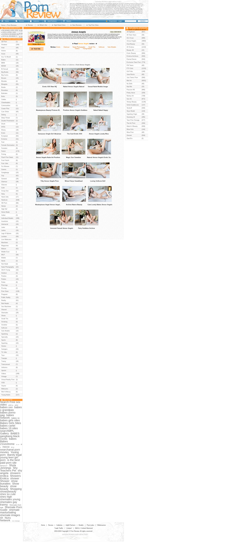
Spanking (4, 334)
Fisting (3, 154)
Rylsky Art (130, 96)
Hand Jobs (5, 197)
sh (1, 517)
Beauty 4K (130, 50)
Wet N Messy (6, 392)
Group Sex (5, 191)
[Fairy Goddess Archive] (86, 225)
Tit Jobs (4, 352)
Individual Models (7, 218)
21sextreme (7, 443)
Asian (3, 54)
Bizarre (3, 78)
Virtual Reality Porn (8, 379)
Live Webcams (6, 239)
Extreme (4, 139)
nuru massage (16, 521)
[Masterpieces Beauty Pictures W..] (48, 107)
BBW (3, 63)
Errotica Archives (132, 56)
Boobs (3, 87)
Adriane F (3, 466)
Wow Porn (130, 132)
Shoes (3, 315)
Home (7, 21)
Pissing (3, 288)
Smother (4, 325)
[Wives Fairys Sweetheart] (73, 177)
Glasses (4, 185)
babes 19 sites (9, 428)
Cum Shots (5, 111)
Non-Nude (4, 264)
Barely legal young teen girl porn (11, 457)
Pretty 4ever (131, 93)
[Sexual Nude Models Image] (98, 83)
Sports (3, 340)
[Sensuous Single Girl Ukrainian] (49, 130)
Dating (3, 115)
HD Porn (4, 203)
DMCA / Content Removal (84, 528)
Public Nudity (5, 297)
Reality (3, 300)
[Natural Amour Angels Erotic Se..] (99, 154)
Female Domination (8, 145)
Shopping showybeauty (11, 490)
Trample (4, 358)
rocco (6, 446)
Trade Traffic (58, 528)
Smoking (4, 322)
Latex (3, 227)
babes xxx (6, 407)
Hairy (3, 194)
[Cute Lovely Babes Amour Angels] (100, 201)
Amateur (4, 44)
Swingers (4, 349)
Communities (5, 105)
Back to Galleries (68, 65)
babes (13, 438)
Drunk (3, 124)
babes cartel (7, 425)
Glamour (66, 47)
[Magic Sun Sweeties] (73, 154)
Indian (3, 215)
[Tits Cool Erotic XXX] (74, 130)
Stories (3, 346)
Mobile (3, 258)
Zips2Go (129, 138)
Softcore (101, 47)
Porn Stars (5, 291)
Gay (2, 175)
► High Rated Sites (58, 25)
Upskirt (3, 370)
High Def (4, 209)
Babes (3, 60)
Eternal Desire (131, 59)
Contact (69, 528)
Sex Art (129, 99)
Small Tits (91, 47)
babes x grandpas (11, 408)
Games (3, 169)
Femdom (4, 148)
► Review (29, 25)
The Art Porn (131, 123)
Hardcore (4, 200)
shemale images (10, 515)
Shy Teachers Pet (9, 469)
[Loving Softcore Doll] (98, 177)
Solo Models (112, 47)
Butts (3, 96)
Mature (3, 249)
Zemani (129, 135)
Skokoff (129, 108)
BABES (15, 433)
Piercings (4, 285)
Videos (77, 48)
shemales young (10, 499)
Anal (2, 48)
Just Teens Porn (132, 77)
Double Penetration (7, 121)
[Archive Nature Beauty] (74, 201)
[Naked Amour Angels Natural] (73, 83)
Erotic (58, 47)
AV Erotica (130, 47)
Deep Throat (5, 118)
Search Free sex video (10, 403)
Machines (4, 242)
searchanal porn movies (10, 451)
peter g (10, 405)
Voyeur (3, 386)
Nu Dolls (129, 84)
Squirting (4, 343)
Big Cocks (4, 75)
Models (68, 21)
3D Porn (4, 41)
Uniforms (4, 367)
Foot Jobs (4, 163)
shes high (6, 496)
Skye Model (131, 111)
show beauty (8, 487)
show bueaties (9, 482)
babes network (7, 416)
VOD (3, 383)
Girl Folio (130, 71)
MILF (3, 255)
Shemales (4, 313)
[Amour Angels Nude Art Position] (48, 154)
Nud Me (129, 86)
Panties (4, 276)
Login (120, 21)
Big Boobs (4, 72)
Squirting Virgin (132, 114)
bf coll (17, 444)
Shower (4, 481)
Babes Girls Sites (10, 423)
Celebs (3, 99)
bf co (12, 447)
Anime (3, 51)
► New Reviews (76, 25)
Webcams (4, 389)
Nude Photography (79, 47)
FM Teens (130, 65)
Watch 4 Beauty (132, 126)
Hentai (3, 206)
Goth (3, 188)
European (4, 136)
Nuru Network (5, 519)
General (4, 179)
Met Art (129, 80)
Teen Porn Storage (133, 120)
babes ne (15, 418)
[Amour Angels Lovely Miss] (99, 130)
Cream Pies (5, 108)
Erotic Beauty (131, 53)
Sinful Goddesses (133, 105)
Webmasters (101, 525)
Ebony (3, 130)
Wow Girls (130, 129)
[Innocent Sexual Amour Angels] (61, 225)
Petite (3, 282)
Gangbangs (5, 172)
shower (14, 478)
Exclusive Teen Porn (134, 62)
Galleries (36, 21)
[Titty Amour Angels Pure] (49, 177)
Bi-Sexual (4, 69)
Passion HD (131, 90)
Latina (3, 230)
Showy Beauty (132, 102)
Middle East (5, 252)
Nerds (3, 261)
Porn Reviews (12, 25)
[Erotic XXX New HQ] (49, 83)
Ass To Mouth (6, 57)
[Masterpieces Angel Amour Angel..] (48, 201)
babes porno (7, 412)
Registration (113, 21)
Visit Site (37, 49)
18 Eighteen (131, 32)
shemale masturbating (10, 511)
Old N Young (5, 270)
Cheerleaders (5, 102)
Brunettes (4, 90)
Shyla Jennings (8, 466)
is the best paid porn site (10, 461)
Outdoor (4, 273)
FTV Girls (130, 68)
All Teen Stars (131, 35)
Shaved (4, 309)
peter (16, 405)
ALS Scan (130, 38)
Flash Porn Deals (7, 157)
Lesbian (4, 236)
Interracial (4, 224)
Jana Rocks (131, 74)
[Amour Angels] (36, 42)
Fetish (3, 151)
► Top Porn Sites (92, 25)
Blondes (4, 81)
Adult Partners (52, 21)
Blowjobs (4, 84)
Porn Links (90, 525)
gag (2, 415)
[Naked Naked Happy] (101, 107)
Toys (3, 355)
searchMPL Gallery (7, 432)
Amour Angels (78, 32)
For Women (5, 166)
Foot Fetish (5, 160)
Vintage (4, 376)
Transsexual (5, 364)
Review (21, 21)
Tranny (3, 361)
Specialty (4, 337)
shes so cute (8, 494)
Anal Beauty (131, 44)
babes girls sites (10, 420)
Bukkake (4, 93)
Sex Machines (6, 306)
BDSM (3, 66)
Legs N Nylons (6, 233)
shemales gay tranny (8, 503)
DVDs (3, 127)
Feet (2, 142)
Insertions (4, 221)
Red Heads (5, 303)
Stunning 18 (131, 117)
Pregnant (4, 294)
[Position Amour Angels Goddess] (75, 107)
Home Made (5, 212)
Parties (3, 279)
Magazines (5, 245)
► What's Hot (42, 25)
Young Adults (87, 48)
